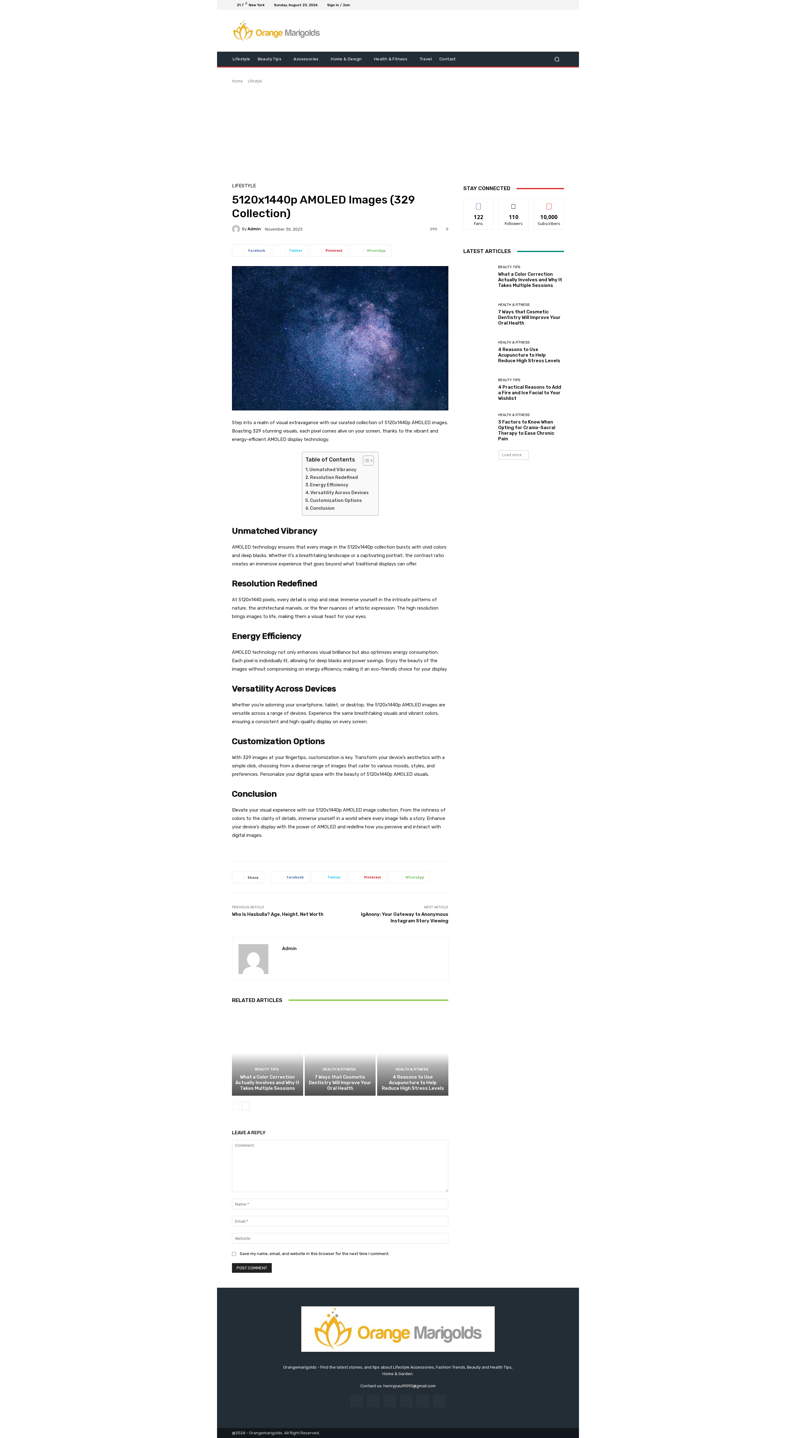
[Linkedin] (390, 1401)
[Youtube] (560, 5)
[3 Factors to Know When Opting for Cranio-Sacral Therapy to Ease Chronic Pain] (478, 427)
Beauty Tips (267, 1069)
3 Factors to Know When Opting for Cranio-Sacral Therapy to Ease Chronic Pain (526, 430)
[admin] (237, 229)
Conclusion (322, 508)
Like (478, 203)
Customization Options (336, 500)
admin (254, 229)
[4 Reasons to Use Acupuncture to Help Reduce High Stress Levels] (412, 1053)
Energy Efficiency (329, 485)
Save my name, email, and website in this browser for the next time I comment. (314, 1253)
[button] (556, 59)
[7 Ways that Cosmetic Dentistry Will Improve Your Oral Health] (340, 1053)
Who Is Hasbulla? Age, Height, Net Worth (277, 914)
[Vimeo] (553, 5)
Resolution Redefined (334, 477)
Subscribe (549, 203)
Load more (512, 454)
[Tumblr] (423, 1401)
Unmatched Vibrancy (332, 469)
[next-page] (246, 1106)
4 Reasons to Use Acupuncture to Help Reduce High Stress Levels (413, 1082)
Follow (514, 203)
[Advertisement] (398, 130)
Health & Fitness (339, 1069)
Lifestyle (255, 81)
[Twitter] (545, 5)
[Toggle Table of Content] (365, 460)
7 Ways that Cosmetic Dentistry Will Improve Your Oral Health (340, 1082)
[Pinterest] (406, 1401)
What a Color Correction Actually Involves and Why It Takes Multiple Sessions (267, 1082)
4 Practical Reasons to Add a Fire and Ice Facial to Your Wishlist (529, 392)
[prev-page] (236, 1106)
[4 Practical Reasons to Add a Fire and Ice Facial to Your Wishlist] (478, 390)
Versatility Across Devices (339, 492)
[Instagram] (538, 5)
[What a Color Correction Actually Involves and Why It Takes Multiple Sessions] (267, 1053)
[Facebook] (530, 5)
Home (237, 81)
